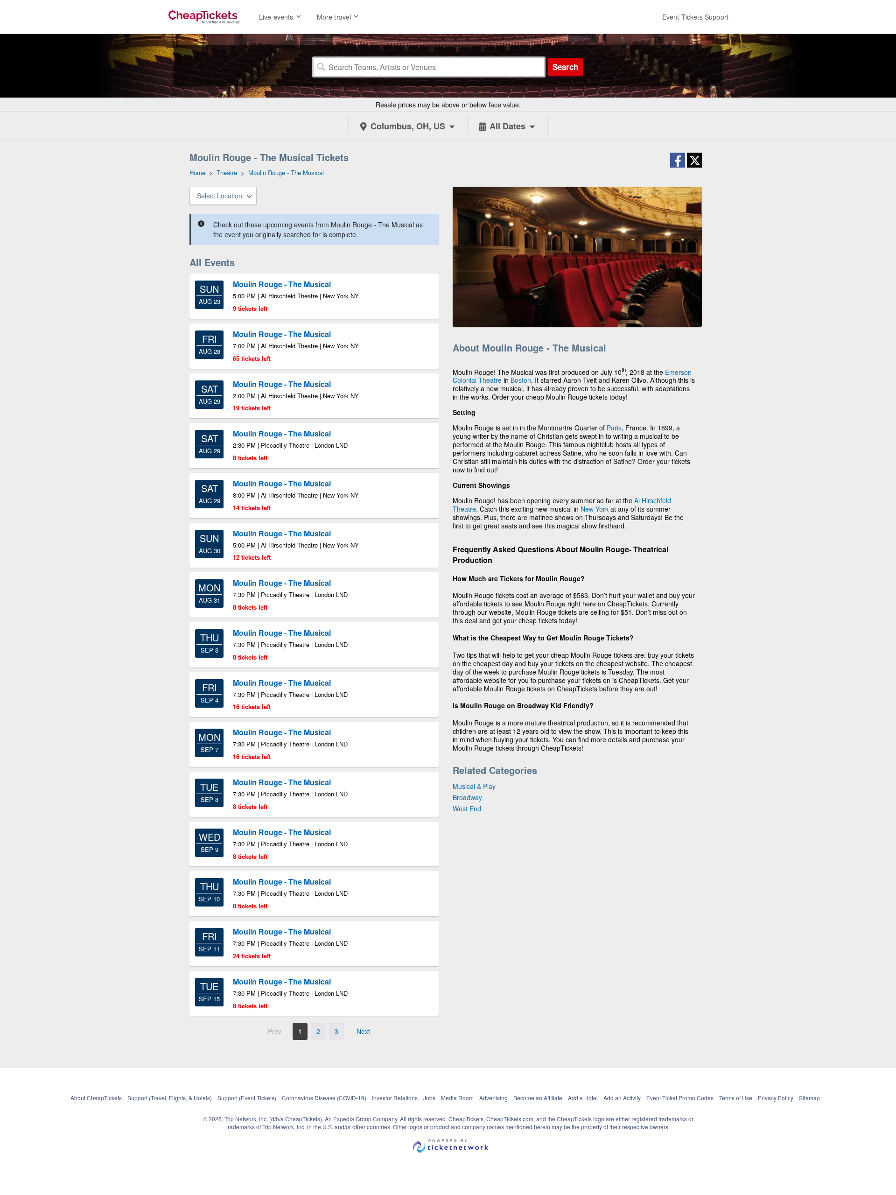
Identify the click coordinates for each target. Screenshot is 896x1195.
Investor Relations (395, 1098)
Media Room (457, 1098)
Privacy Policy (775, 1098)
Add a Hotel (583, 1098)
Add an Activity (622, 1098)
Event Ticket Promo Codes (680, 1098)
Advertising (493, 1098)
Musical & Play (474, 786)
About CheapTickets (96, 1098)
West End (467, 808)
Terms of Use (735, 1098)
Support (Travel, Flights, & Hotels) (169, 1098)
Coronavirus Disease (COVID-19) (324, 1098)
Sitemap (809, 1098)
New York (595, 508)
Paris (614, 427)
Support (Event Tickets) (246, 1098)
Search (565, 66)
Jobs (429, 1098)
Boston (521, 380)
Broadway (467, 797)
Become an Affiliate (537, 1098)
